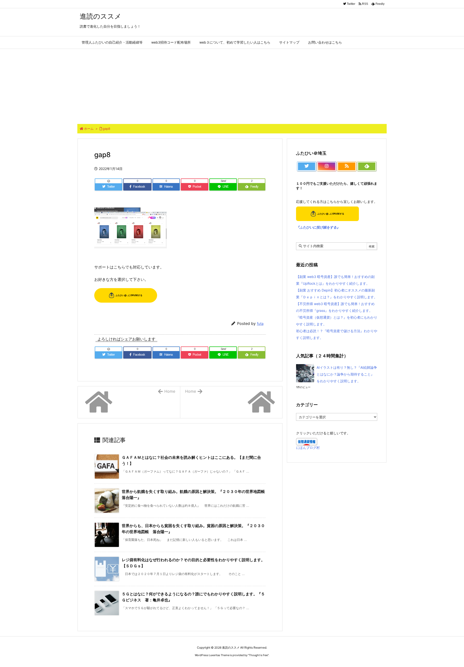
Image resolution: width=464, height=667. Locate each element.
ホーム (89, 128)
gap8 (106, 128)
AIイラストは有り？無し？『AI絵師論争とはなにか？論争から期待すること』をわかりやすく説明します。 (347, 374)
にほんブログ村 (308, 447)
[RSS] (346, 166)
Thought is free (258, 655)
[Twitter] (306, 166)
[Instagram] (326, 166)
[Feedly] (366, 166)
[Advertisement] (232, 85)
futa (260, 323)
